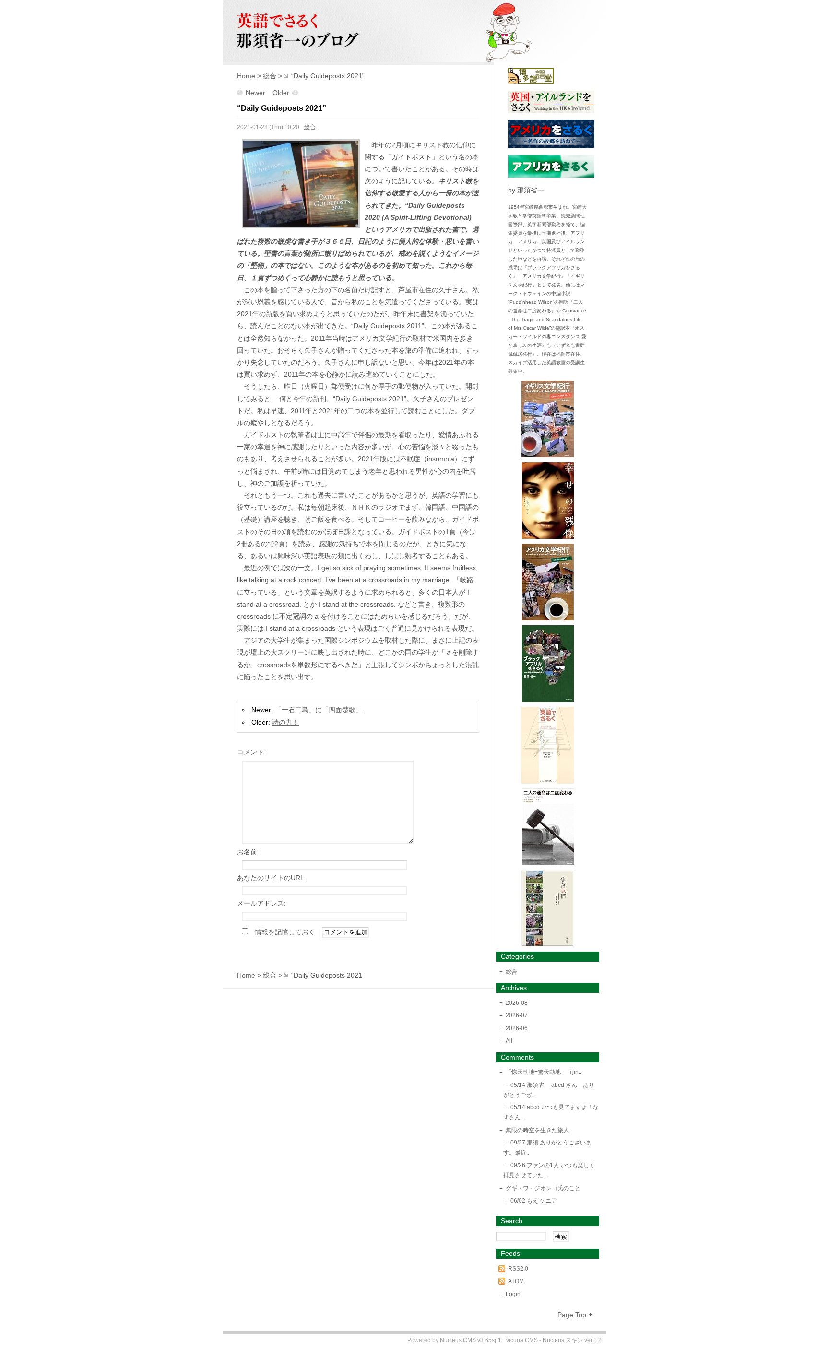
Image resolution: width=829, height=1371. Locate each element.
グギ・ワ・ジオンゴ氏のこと (543, 1188)
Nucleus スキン (563, 1340)
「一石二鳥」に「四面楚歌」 (318, 710)
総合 (269, 76)
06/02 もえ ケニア (533, 1200)
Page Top (571, 1315)
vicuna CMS (522, 1340)
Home (246, 76)
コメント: (251, 752)
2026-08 (517, 1003)
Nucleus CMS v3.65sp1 (470, 1340)
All (509, 1040)
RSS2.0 (518, 1268)
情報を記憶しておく (285, 932)
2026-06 (517, 1028)
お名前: (248, 852)
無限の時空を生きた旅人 (537, 1130)
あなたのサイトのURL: (271, 878)
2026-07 (517, 1015)
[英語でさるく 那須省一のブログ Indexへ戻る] (414, 57)
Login (513, 1294)
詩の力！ (285, 722)
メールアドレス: (261, 903)
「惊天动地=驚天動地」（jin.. (543, 1072)
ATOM (516, 1281)
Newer (255, 92)
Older (280, 92)
